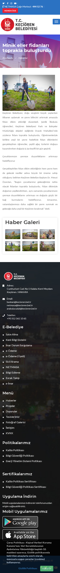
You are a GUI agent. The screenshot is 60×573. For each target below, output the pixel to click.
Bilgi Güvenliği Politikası (19, 455)
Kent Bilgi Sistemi (15, 339)
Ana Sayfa (7, 57)
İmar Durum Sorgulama (18, 345)
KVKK (9, 433)
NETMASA (12, 367)
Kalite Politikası (14, 450)
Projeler (10, 405)
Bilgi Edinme (12, 372)
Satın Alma (11, 334)
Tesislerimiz (12, 416)
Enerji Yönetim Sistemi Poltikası (23, 461)
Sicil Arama (12, 361)
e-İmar (9, 383)
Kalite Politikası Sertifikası (20, 481)
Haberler (23, 57)
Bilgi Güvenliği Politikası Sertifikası (25, 486)
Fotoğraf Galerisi (15, 422)
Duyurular (11, 411)
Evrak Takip (12, 377)
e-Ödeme (11, 350)
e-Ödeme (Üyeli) (15, 356)
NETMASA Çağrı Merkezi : (23, 6)
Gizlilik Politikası (27, 568)
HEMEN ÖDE (10, 10)
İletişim (9, 427)
